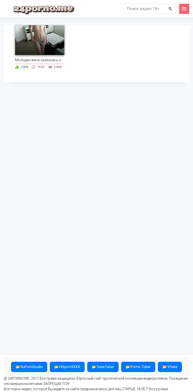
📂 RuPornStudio (29, 367)
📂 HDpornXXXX (67, 367)
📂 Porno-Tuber (138, 367)
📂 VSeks (169, 367)
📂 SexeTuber (103, 367)
